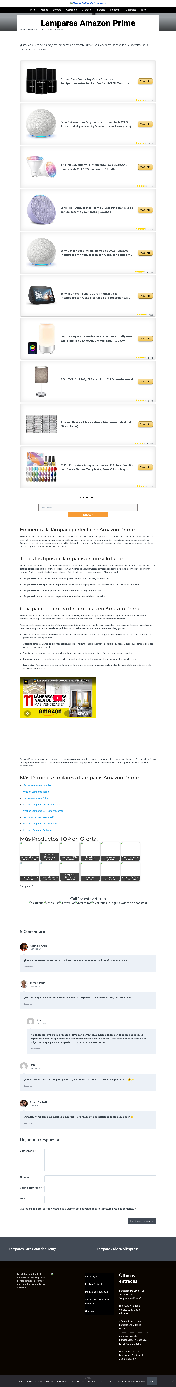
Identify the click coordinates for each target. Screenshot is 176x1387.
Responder (28, 967)
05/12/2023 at (35, 1105)
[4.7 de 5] (145, 143)
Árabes (44, 10)
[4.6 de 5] (145, 228)
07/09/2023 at (35, 986)
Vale (152, 1381)
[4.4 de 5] (145, 100)
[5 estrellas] (99, 903)
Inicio (32, 10)
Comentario (28, 1150)
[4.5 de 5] (144, 443)
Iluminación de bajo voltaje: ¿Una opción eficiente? (130, 1310)
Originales (131, 10)
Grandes (86, 10)
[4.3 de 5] (146, 314)
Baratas (57, 10)
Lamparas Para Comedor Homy (32, 1249)
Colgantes (71, 10)
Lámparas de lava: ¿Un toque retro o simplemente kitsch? (131, 1294)
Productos (33, 29)
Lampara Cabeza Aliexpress (117, 1249)
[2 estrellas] (51, 903)
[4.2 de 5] (146, 186)
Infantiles (100, 10)
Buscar (88, 514)
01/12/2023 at (35, 1068)
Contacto (89, 1311)
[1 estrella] (36, 903)
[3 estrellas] (67, 903)
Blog (143, 10)
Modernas (115, 10)
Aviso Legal (91, 1276)
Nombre (25, 1177)
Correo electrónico (32, 1187)
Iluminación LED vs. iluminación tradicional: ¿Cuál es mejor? (131, 1355)
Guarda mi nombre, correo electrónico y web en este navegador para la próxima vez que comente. (77, 1208)
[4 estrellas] (83, 903)
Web (22, 1198)
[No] (172, 1381)
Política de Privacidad (96, 1292)
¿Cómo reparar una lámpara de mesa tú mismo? (130, 1325)
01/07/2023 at (35, 949)
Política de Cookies (95, 1284)
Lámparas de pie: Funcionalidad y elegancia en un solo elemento (133, 1340)
